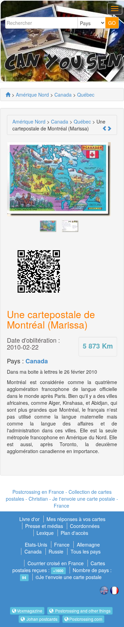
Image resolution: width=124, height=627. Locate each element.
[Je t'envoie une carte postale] (8, 94)
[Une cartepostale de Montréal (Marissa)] (48, 225)
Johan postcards (41, 619)
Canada (36, 360)
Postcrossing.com (85, 619)
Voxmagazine (29, 611)
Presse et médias (44, 525)
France (62, 544)
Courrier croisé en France (56, 563)
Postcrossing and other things (82, 611)
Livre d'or (30, 519)
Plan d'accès (74, 532)
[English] (104, 589)
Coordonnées (85, 525)
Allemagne (88, 544)
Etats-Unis (36, 544)
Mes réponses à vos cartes (75, 519)
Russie (56, 551)
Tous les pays (86, 551)
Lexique (45, 532)
